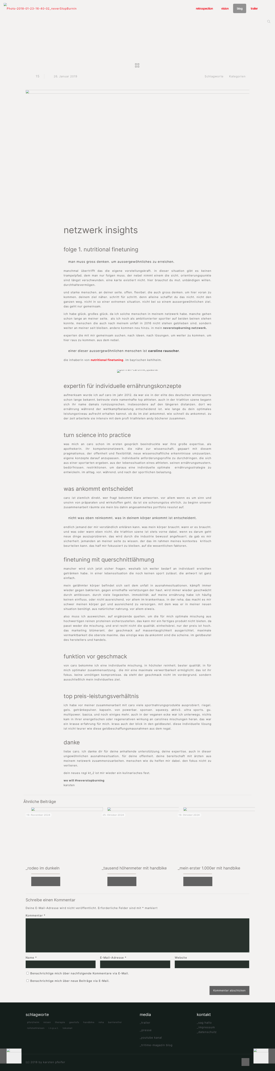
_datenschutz (207, 1032)
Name (31, 957)
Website (181, 957)
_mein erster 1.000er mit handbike (209, 868)
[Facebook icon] (228, 1062)
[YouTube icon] (232, 1062)
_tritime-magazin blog (156, 1045)
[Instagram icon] (236, 1062)
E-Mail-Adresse (113, 957)
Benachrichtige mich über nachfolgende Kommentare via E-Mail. (79, 973)
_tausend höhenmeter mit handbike (134, 868)
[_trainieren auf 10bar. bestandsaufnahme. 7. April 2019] (264, 1056)
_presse (146, 1030)
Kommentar (35, 915)
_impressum (206, 1027)
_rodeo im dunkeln (42, 868)
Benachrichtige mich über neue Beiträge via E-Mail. (69, 981)
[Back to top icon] (245, 1062)
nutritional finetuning (107, 360)
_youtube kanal (151, 1037)
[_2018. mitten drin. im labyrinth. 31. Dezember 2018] (11, 1056)
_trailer (145, 1022)
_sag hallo (204, 1022)
